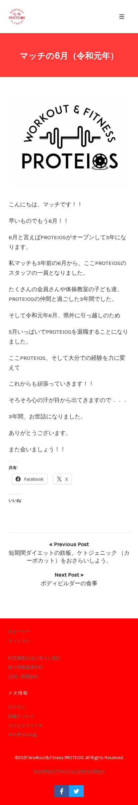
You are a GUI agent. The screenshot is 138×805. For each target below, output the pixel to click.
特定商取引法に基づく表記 (34, 658)
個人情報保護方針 (25, 667)
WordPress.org (22, 734)
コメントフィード (25, 725)
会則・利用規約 (23, 676)
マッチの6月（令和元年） (69, 56)
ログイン (16, 707)
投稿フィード (21, 716)
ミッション (19, 640)
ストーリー (19, 631)
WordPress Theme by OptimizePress (69, 771)
